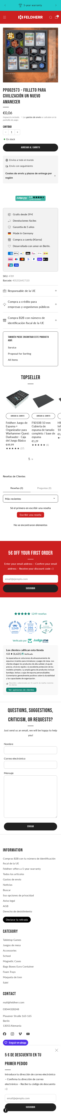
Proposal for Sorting (19, 353)
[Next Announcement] (56, 5)
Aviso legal (9, 900)
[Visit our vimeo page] (20, 1034)
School (7, 955)
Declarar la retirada (17, 919)
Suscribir (30, 1107)
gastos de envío (33, 117)
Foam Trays (9, 971)
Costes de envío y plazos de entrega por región (28, 175)
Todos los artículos (13, 874)
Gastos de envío (12, 879)
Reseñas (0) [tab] (16, 488)
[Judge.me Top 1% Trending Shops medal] (46, 627)
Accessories (9, 950)
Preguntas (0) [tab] (44, 488)
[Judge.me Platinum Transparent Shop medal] (30, 627)
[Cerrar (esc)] (56, 1050)
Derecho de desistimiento (17, 911)
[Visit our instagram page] (12, 1034)
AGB (5, 906)
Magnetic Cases (12, 961)
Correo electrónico (14, 758)
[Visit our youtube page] (28, 1034)
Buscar (7, 890)
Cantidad (7, 126)
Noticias (7, 884)
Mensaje (9, 772)
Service (12, 347)
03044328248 (11, 1009)
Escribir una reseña (30, 514)
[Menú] (4, 17)
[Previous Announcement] (5, 5)
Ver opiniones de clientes (21, 690)
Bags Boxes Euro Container (18, 966)
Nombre (8, 743)
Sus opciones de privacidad (18, 895)
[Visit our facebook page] (4, 1034)
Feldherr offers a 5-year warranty (22, 868)
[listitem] (30, 5)
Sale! (5, 982)
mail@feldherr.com (13, 1002)
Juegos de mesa (12, 945)
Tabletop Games (12, 939)
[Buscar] (50, 17)
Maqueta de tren (12, 977)
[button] (5, 1110)
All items (13, 359)
